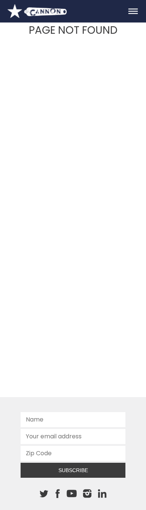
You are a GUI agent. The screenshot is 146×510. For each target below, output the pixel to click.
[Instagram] (87, 493)
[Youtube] (71, 494)
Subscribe (73, 470)
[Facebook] (57, 493)
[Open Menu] (133, 11)
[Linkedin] (102, 493)
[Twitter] (44, 493)
